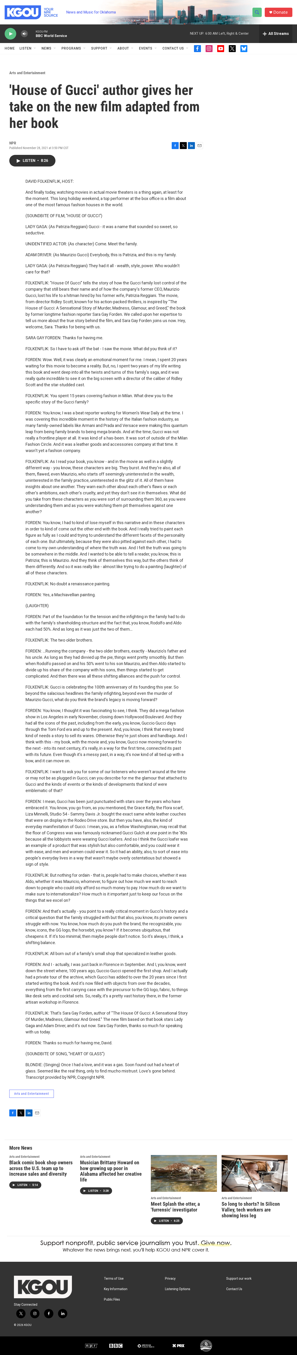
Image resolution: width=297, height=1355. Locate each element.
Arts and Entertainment (27, 72)
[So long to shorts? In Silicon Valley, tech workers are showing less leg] (255, 1173)
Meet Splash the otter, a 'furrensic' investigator (175, 1207)
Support (99, 48)
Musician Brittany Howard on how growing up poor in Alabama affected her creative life (111, 1171)
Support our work (239, 1278)
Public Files (112, 1299)
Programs (71, 48)
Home (10, 48)
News (47, 48)
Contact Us (173, 48)
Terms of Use (114, 1278)
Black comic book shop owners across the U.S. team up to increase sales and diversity (41, 1168)
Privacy (170, 1278)
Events (145, 48)
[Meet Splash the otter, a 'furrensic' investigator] (184, 1173)
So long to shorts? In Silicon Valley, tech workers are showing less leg (251, 1210)
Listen (25, 48)
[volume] (24, 34)
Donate (280, 12)
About (123, 48)
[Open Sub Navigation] (35, 48)
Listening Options (177, 1289)
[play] (10, 34)
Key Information (115, 1289)
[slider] (31, 33)
